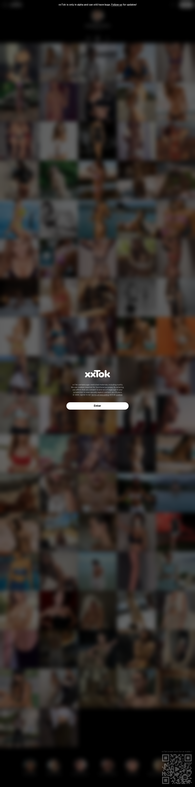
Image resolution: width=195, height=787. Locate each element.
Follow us (116, 4)
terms (94, 395)
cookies (119, 395)
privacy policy (103, 395)
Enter (97, 405)
